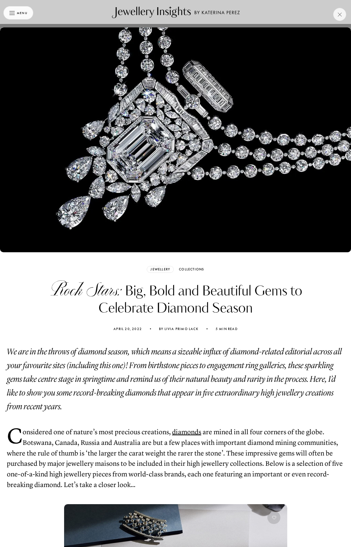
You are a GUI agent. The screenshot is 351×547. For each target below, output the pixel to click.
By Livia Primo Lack (178, 329)
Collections (191, 269)
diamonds (186, 432)
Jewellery (160, 269)
